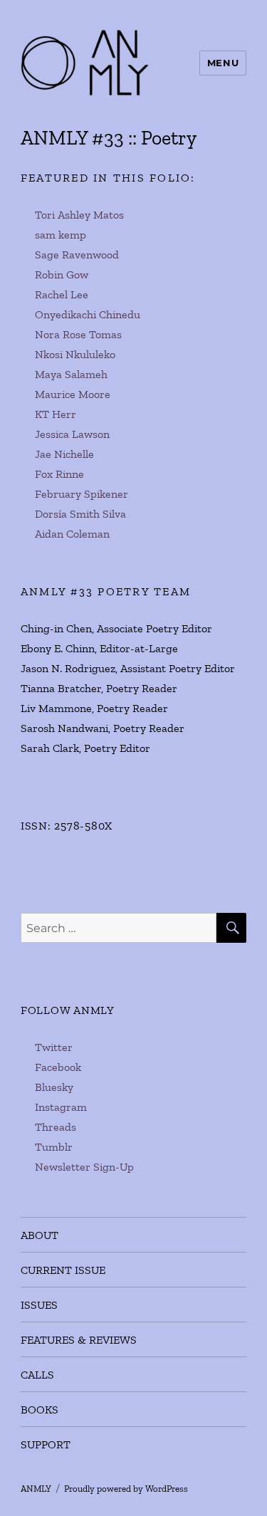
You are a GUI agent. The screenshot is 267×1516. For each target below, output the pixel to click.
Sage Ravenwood (77, 254)
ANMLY (36, 1488)
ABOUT (39, 1235)
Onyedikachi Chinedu (87, 314)
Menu (223, 62)
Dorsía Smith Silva (80, 514)
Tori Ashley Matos (79, 214)
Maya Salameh (71, 374)
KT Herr (55, 414)
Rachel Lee (61, 294)
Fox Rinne (59, 474)
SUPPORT (45, 1444)
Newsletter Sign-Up (84, 1166)
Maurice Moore (72, 394)
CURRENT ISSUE (63, 1270)
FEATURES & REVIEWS (79, 1340)
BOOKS (39, 1409)
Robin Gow (61, 274)
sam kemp (60, 234)
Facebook (58, 1067)
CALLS (37, 1374)
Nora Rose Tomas (78, 334)
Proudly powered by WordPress (126, 1488)
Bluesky (54, 1087)
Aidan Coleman (72, 533)
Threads (55, 1127)
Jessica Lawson (72, 434)
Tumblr (54, 1147)
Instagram (61, 1107)
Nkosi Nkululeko (75, 354)
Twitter (54, 1047)
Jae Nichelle (64, 454)
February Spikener (81, 494)
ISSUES (39, 1305)
